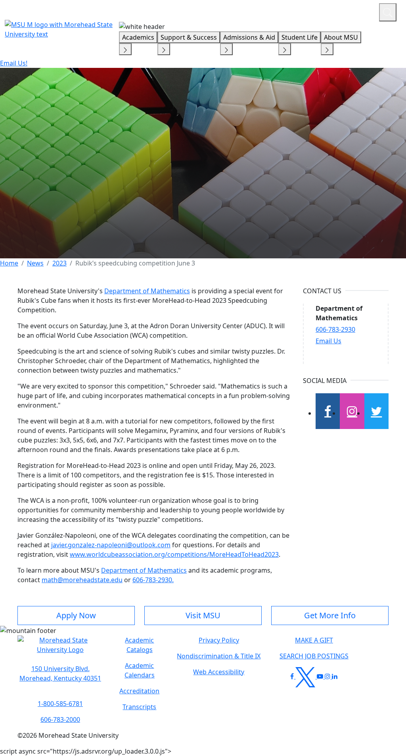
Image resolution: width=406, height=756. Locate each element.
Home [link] (9, 263)
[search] (387, 12)
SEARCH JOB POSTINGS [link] (314, 656)
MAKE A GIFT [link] (314, 640)
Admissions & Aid (249, 37)
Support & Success (189, 37)
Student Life (300, 37)
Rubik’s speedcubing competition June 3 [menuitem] (135, 263)
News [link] (35, 263)
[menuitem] (9, 263)
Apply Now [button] (76, 615)
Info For (221, 11)
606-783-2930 (335, 329)
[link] (60, 673)
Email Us (328, 341)
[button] (60, 648)
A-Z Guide (319, 11)
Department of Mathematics (147, 291)
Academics (138, 37)
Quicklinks (269, 11)
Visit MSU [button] (203, 615)
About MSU (341, 37)
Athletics (358, 11)
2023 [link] (59, 263)
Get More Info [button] (330, 615)
